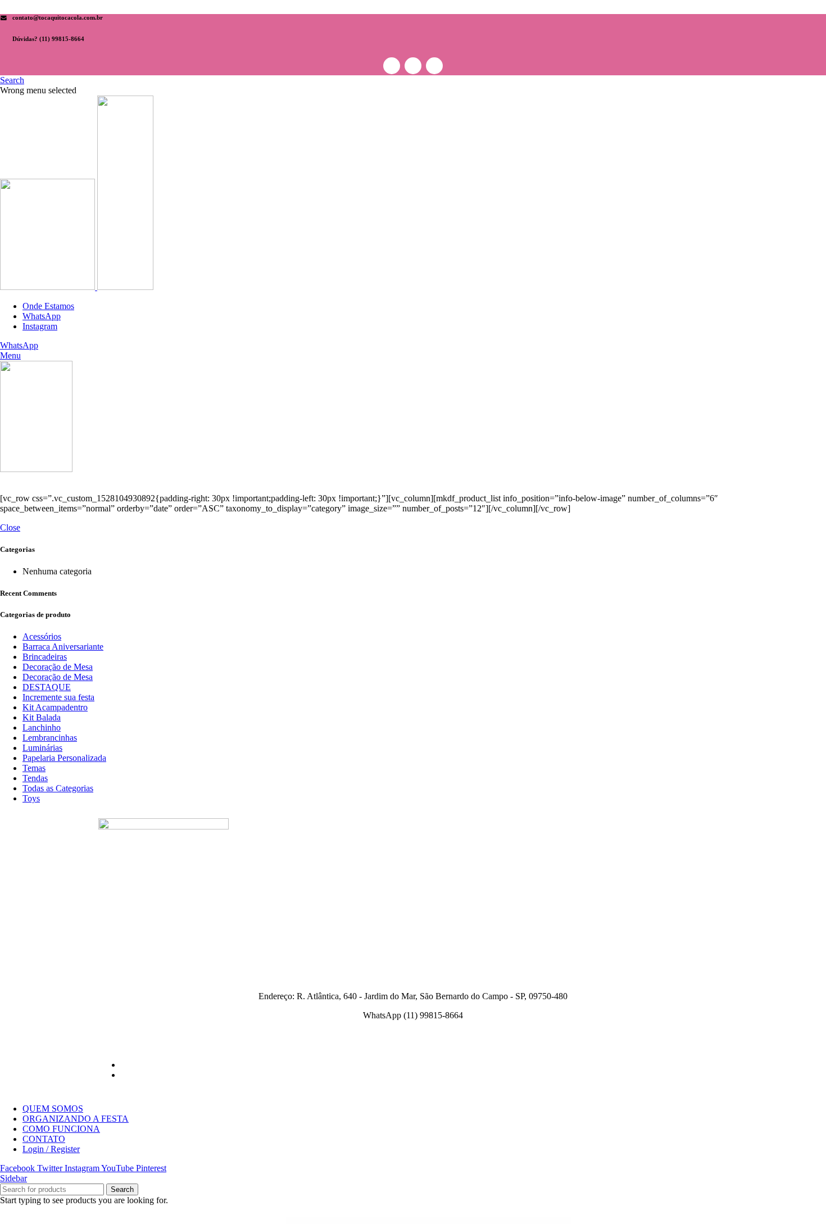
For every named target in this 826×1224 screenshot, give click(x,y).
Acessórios (41, 636)
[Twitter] (413, 65)
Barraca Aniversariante (62, 646)
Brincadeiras (44, 656)
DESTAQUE (46, 687)
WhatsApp (19, 345)
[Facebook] (391, 65)
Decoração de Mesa (57, 667)
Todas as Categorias (57, 788)
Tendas (35, 778)
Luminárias (42, 747)
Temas (34, 768)
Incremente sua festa (58, 697)
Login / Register (51, 1149)
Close (10, 527)
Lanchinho (41, 727)
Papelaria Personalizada (64, 758)
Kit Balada (41, 717)
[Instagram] (434, 65)
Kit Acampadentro (55, 707)
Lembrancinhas (49, 737)
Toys (31, 798)
